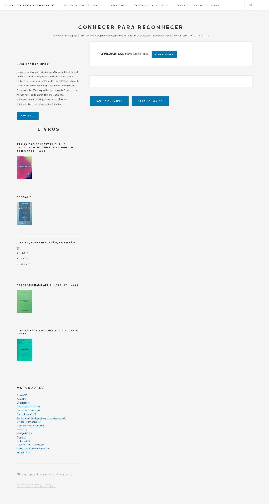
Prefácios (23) (23, 441)
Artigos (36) (22, 395)
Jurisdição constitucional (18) (30, 425)
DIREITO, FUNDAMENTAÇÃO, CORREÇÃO (46, 242)
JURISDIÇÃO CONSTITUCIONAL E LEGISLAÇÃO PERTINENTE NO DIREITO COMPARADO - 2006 (45, 147)
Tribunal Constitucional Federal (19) (33, 448)
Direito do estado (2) (26, 414)
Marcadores (118, 5)
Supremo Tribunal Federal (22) (31, 444)
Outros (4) (21, 437)
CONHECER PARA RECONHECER (29, 5)
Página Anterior (109, 101)
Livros (97, 5)
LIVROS (49, 129)
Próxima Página (150, 101)
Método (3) (22, 429)
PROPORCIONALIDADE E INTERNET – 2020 (48, 285)
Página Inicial (74, 5)
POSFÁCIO (24, 197)
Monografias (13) (24, 433)
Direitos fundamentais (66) (29, 421)
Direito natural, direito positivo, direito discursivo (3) (41, 418)
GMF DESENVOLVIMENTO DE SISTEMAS (36, 486)
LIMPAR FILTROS (164, 54)
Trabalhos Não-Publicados (197, 5)
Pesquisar (251, 5)
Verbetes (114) (24, 452)
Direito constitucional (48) (28, 410)
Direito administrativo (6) (28, 406)
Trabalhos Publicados (152, 5)
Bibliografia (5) (23, 402)
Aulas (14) (21, 398)
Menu (263, 5)
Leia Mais (27, 116)
